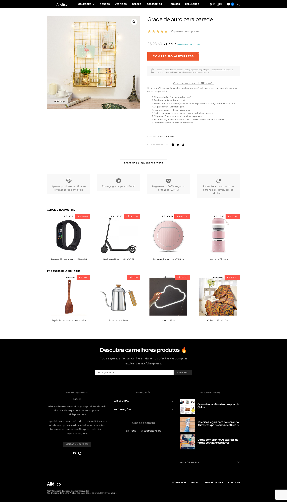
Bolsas (175, 4)
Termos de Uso (213, 482)
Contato (234, 482)
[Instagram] (79, 453)
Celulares (192, 4)
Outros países (189, 462)
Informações (122, 409)
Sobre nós (179, 482)
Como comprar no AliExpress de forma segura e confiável (217, 441)
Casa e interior (166, 137)
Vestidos (121, 4)
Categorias (121, 400)
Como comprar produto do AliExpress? (192, 83)
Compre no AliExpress (173, 56)
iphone (131, 431)
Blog (194, 482)
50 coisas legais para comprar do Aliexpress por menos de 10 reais (218, 423)
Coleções (84, 4)
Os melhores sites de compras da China (218, 406)
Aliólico (62, 4)
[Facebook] (74, 453)
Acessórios (154, 4)
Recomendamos (151, 431)
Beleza (136, 4)
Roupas (105, 4)
